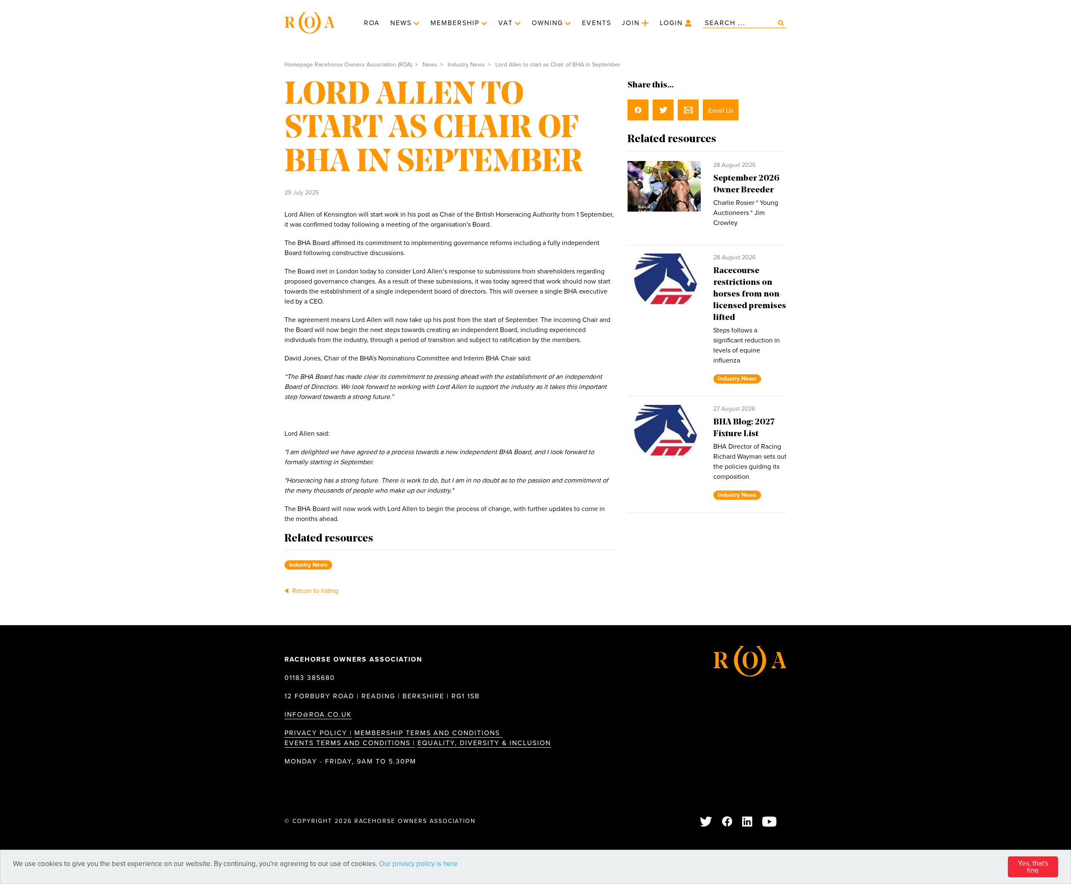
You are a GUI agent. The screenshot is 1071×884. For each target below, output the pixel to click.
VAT (505, 23)
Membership (454, 23)
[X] (706, 822)
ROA (372, 23)
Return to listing (314, 591)
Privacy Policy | (318, 733)
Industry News (466, 64)
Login (671, 23)
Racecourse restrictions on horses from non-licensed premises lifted (749, 294)
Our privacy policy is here (418, 863)
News (401, 23)
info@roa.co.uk (318, 714)
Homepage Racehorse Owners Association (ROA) (348, 64)
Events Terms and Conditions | (349, 743)
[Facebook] (727, 822)
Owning (547, 23)
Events (596, 23)
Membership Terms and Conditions (428, 733)
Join (631, 23)
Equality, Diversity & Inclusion (484, 743)
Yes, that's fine (1033, 867)
